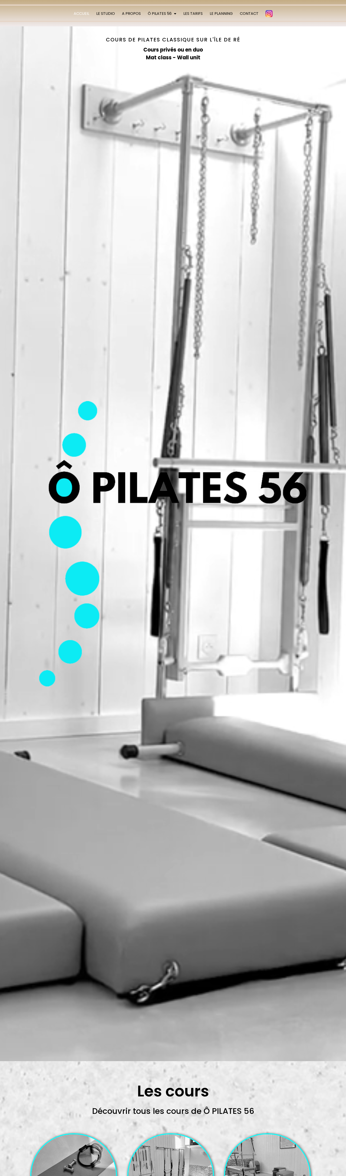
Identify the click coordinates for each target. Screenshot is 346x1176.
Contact (249, 13)
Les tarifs (193, 13)
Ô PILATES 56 (160, 13)
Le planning (221, 13)
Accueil (81, 13)
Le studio (105, 13)
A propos (131, 13)
